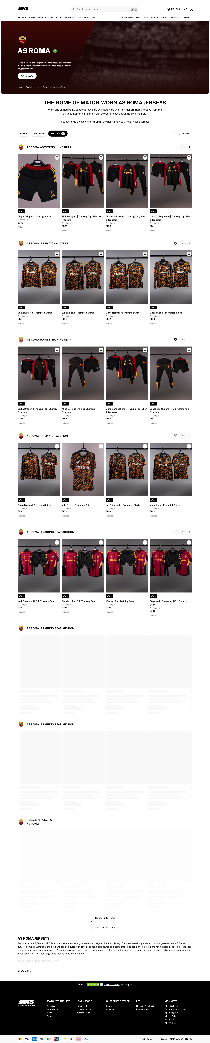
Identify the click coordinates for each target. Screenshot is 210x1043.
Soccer (59, 17)
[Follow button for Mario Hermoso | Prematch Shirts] (145, 254)
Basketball (69, 17)
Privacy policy (152, 1039)
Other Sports (82, 17)
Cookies (164, 1039)
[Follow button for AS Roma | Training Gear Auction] (175, 532)
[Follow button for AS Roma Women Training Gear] (175, 147)
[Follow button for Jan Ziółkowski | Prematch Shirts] (145, 446)
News (49, 1013)
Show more (24, 971)
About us (51, 1006)
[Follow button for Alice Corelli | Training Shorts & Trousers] (101, 350)
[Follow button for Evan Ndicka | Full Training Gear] (101, 542)
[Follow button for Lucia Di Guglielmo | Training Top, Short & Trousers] (189, 157)
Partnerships (53, 1009)
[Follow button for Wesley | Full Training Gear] (145, 542)
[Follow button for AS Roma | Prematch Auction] (175, 243)
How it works (82, 1006)
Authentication (83, 1013)
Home (20, 87)
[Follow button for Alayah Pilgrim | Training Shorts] (57, 157)
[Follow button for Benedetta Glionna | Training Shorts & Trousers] (189, 350)
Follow (29, 76)
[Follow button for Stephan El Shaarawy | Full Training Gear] (189, 542)
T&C (143, 1039)
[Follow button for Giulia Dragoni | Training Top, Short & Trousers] (101, 157)
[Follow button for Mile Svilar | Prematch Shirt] (101, 446)
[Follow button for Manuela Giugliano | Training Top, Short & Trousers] (145, 350)
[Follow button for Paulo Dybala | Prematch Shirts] (57, 446)
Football (29, 87)
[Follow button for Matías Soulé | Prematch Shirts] (189, 254)
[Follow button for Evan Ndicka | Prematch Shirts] (101, 254)
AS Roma (62, 87)
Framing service (84, 1009)
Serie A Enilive (49, 87)
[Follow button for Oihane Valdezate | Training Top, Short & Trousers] (145, 157)
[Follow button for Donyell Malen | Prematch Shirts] (57, 254)
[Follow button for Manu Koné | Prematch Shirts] (189, 446)
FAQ (108, 1006)
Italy (38, 87)
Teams (93, 17)
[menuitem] (173, 9)
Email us (110, 1009)
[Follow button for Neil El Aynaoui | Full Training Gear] (57, 542)
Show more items (105, 927)
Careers (50, 1016)
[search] (105, 9)
